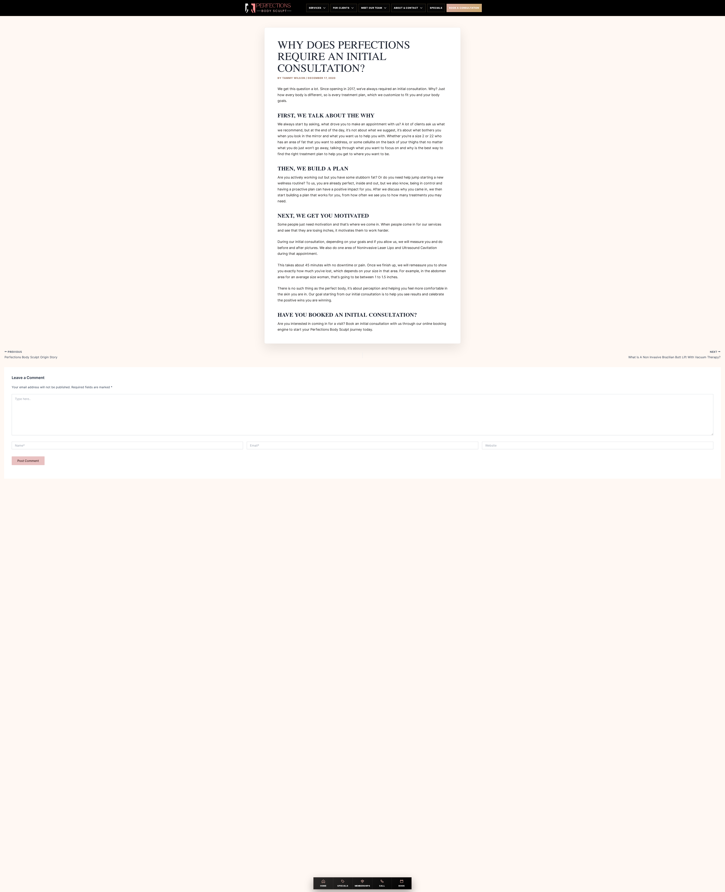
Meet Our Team (371, 7)
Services (315, 7)
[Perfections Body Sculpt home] (267, 8)
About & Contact (406, 7)
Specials (436, 7)
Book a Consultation (464, 7)
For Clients (341, 7)
